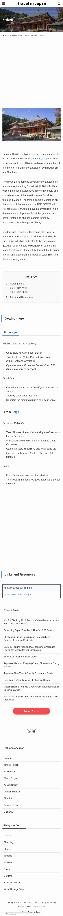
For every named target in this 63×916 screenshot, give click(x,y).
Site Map (21, 906)
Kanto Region (10, 771)
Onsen (7, 869)
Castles (7, 835)
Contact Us (38, 903)
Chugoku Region (12, 791)
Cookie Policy (26, 903)
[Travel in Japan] (31, 3)
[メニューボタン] (3, 3)
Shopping (8, 842)
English (12, 914)
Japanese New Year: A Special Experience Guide (28, 673)
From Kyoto (22, 288)
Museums (9, 862)
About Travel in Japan (36, 906)
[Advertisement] (31, 70)
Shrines (7, 849)
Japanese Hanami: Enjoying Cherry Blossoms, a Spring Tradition (31, 665)
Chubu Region (11, 778)
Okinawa (8, 812)
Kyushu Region (11, 805)
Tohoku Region (11, 765)
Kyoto (42, 158)
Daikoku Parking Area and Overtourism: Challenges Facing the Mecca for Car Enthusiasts (29, 648)
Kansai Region (11, 785)
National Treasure (12, 882)
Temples (8, 856)
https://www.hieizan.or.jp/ (17, 594)
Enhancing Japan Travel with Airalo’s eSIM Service (29, 630)
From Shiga (21, 292)
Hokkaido (8, 758)
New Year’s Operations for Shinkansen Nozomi (27, 680)
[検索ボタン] (59, 3)
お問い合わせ (50, 903)
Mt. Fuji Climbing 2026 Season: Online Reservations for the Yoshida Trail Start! (31, 622)
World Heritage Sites (14, 889)
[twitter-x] (29, 731)
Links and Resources (21, 297)
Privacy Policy (13, 903)
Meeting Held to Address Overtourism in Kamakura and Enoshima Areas (31, 688)
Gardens (8, 876)
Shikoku (8, 798)
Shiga (30, 158)
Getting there (17, 283)
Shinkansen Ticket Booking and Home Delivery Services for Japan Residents (27, 638)
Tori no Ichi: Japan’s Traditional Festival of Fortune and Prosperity (30, 698)
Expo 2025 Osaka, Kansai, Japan (20, 656)
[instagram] (34, 731)
